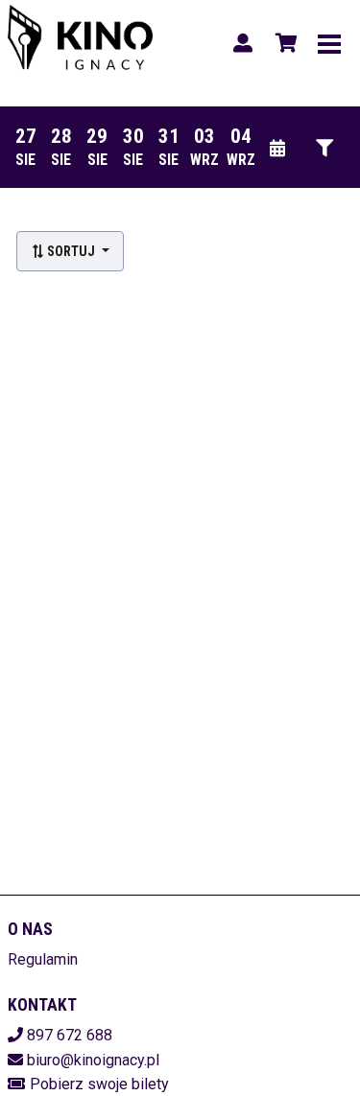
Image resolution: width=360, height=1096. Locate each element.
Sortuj (71, 251)
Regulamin (43, 959)
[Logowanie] (243, 43)
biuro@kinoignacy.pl (93, 1060)
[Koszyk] (283, 43)
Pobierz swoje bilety (99, 1084)
